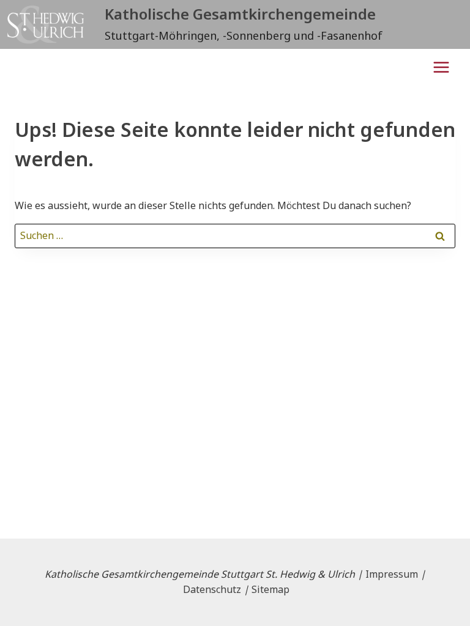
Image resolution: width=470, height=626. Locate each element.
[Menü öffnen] (441, 66)
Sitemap (270, 589)
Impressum (391, 574)
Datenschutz (212, 589)
